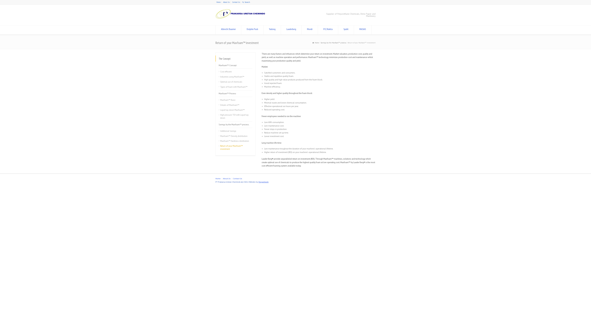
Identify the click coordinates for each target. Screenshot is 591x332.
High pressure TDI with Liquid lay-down (234, 116)
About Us (226, 2)
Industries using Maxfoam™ (232, 76)
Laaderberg (291, 29)
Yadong (272, 29)
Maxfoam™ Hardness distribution (234, 141)
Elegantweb (264, 182)
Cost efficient (226, 71)
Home (218, 2)
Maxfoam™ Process (227, 93)
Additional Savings (228, 131)
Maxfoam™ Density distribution (233, 136)
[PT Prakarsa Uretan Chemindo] (241, 19)
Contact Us (236, 2)
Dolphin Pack (252, 29)
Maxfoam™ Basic (227, 100)
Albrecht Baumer (228, 29)
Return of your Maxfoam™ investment (231, 147)
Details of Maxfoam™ (229, 105)
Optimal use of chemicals (231, 82)
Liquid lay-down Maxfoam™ (232, 110)
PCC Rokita (328, 29)
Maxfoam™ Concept (228, 65)
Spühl (346, 29)
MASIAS (362, 29)
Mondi (309, 29)
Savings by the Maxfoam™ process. (234, 124)
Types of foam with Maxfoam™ (233, 86)
